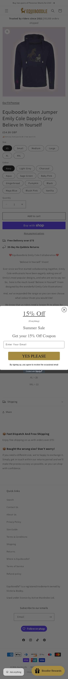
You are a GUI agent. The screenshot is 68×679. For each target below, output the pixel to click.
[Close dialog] (64, 309)
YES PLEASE (34, 356)
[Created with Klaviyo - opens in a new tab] (34, 371)
